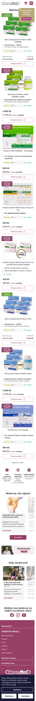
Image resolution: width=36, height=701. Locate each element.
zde (14, 685)
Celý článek (6, 530)
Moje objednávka (7, 635)
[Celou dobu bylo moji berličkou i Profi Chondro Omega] (13, 573)
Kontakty (4, 646)
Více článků (18, 537)
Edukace (4, 649)
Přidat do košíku (16, 63)
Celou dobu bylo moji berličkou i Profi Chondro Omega (13, 584)
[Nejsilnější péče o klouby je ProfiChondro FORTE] (14, 505)
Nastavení (17, 690)
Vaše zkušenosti (7, 653)
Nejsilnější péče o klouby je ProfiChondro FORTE (12, 516)
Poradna (4, 639)
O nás (3, 642)
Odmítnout (9, 696)
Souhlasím (26, 696)
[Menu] (31, 3)
